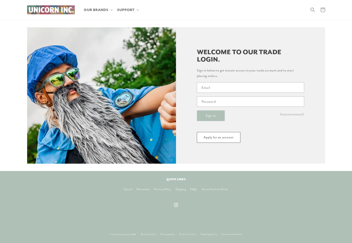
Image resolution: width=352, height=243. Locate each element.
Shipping (180, 189)
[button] (97, 10)
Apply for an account (218, 137)
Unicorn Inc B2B (127, 234)
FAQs (193, 189)
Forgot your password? (292, 114)
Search (128, 189)
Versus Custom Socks (214, 189)
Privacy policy (167, 234)
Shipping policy (209, 234)
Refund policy (148, 234)
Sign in (211, 116)
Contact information (231, 234)
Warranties (143, 189)
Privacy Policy (162, 189)
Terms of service (187, 234)
